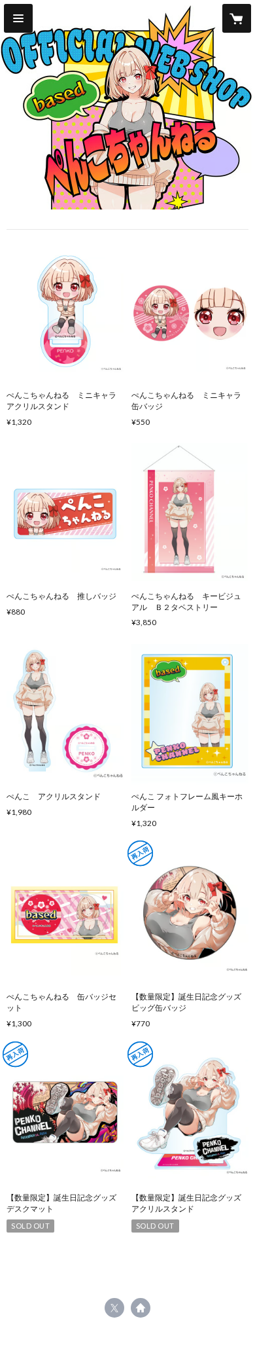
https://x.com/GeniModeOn (114, 1308)
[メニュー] (18, 18)
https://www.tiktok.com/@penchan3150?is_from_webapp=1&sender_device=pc (140, 1308)
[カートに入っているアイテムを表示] (236, 18)
